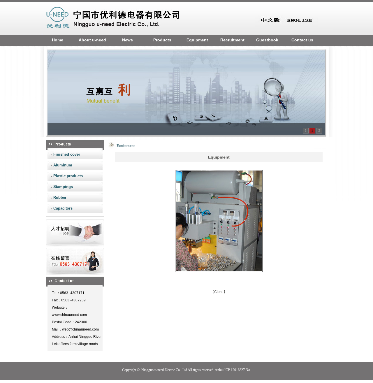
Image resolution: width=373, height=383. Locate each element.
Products (162, 40)
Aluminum (62, 165)
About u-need (92, 40)
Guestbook (267, 40)
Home (57, 40)
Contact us (302, 40)
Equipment (197, 40)
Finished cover (66, 154)
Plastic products (68, 176)
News (127, 40)
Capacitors (63, 208)
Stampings (63, 187)
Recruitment (232, 40)
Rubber (59, 197)
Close (219, 292)
